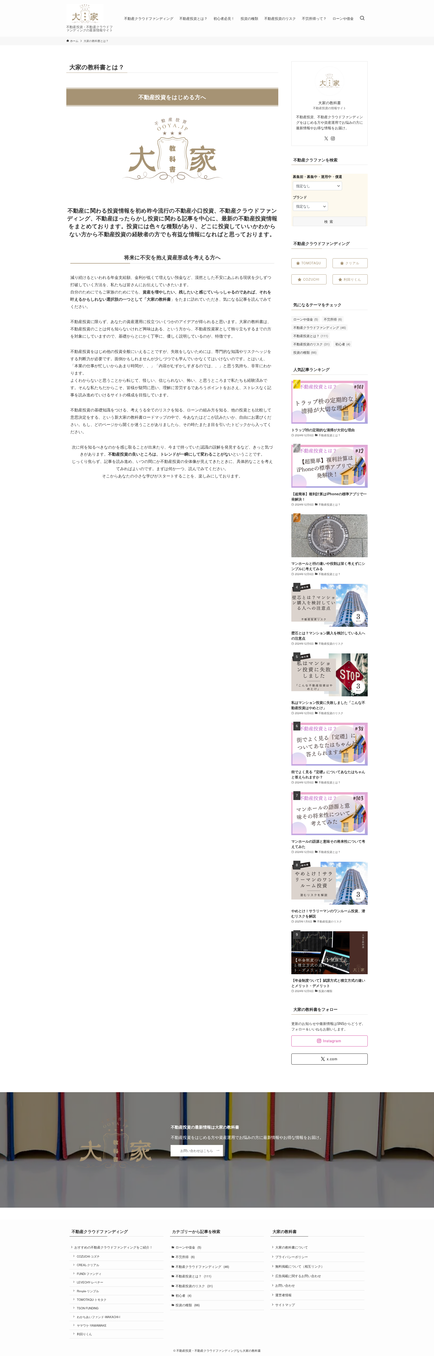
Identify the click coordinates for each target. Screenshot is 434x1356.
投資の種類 (304, 352)
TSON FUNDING (87, 1308)
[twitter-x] (326, 138)
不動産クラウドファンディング (319, 327)
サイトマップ (285, 1304)
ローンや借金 (305, 319)
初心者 (342, 344)
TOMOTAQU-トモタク (91, 1300)
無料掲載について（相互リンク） (299, 1266)
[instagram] (332, 138)
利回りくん (84, 1334)
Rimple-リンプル (88, 1291)
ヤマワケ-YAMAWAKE (91, 1325)
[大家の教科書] (85, 14)
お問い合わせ (285, 1285)
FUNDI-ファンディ (89, 1274)
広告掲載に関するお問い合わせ (298, 1275)
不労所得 (333, 319)
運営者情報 (283, 1294)
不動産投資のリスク (311, 344)
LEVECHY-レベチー (90, 1282)
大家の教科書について (291, 1247)
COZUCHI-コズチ (88, 1256)
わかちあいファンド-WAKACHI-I (98, 1317)
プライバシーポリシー (291, 1256)
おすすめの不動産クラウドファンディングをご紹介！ (113, 1247)
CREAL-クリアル (88, 1265)
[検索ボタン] (362, 18)
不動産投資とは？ (310, 335)
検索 (329, 221)
